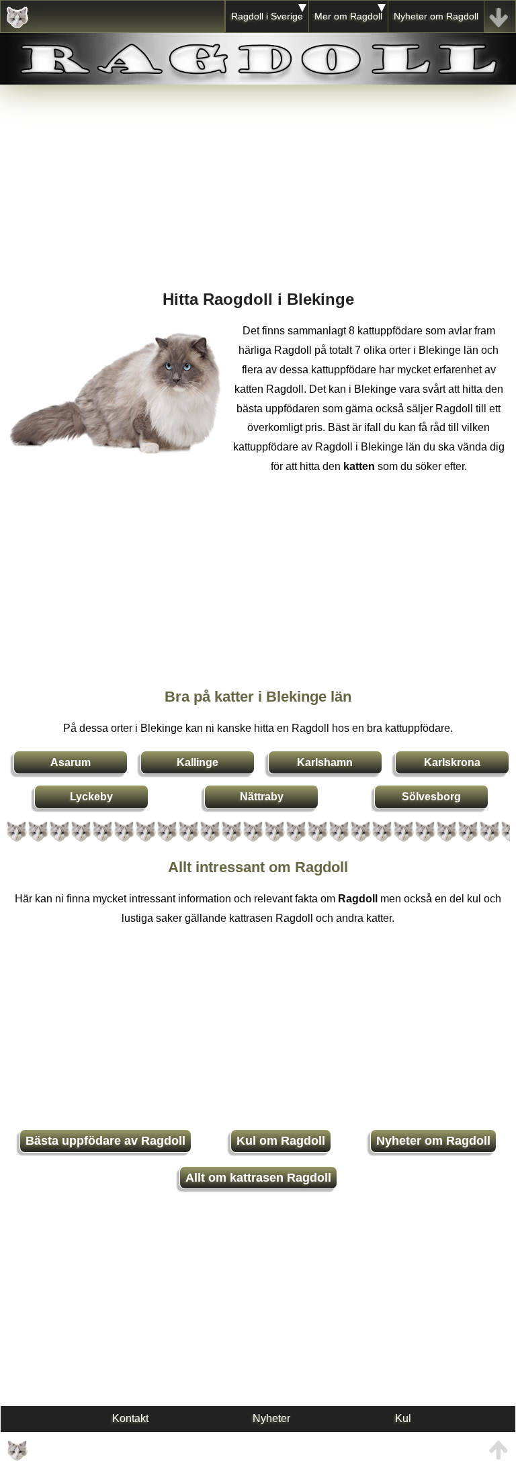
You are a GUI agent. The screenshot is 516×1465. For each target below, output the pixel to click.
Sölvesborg (431, 796)
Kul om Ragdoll (280, 1140)
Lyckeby (91, 796)
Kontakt (130, 1418)
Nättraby (262, 796)
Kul (403, 1418)
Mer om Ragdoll (348, 16)
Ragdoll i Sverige (267, 16)
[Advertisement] (258, 179)
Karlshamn (325, 762)
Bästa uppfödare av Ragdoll (105, 1140)
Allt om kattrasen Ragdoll (258, 1177)
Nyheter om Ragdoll (436, 16)
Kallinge (197, 762)
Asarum (70, 762)
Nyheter (271, 1418)
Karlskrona (452, 762)
